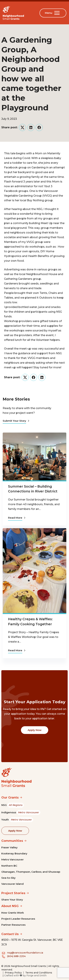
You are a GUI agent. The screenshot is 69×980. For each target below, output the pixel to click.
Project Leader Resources (18, 918)
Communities (12, 841)
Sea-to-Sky (8, 877)
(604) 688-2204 (16, 956)
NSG (11, 805)
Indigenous (20, 812)
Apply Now (35, 730)
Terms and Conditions (38, 972)
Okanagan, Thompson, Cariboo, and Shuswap (30, 871)
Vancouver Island (12, 883)
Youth (16, 819)
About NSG (10, 906)
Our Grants (10, 797)
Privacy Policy (13, 972)
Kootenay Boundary (14, 853)
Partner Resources (13, 924)
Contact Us (10, 934)
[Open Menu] (57, 12)
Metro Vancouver (12, 859)
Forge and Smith (36, 975)
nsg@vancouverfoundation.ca (25, 952)
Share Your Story (12, 899)
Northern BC (9, 865)
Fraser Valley (9, 847)
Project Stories (13, 893)
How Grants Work (12, 912)
